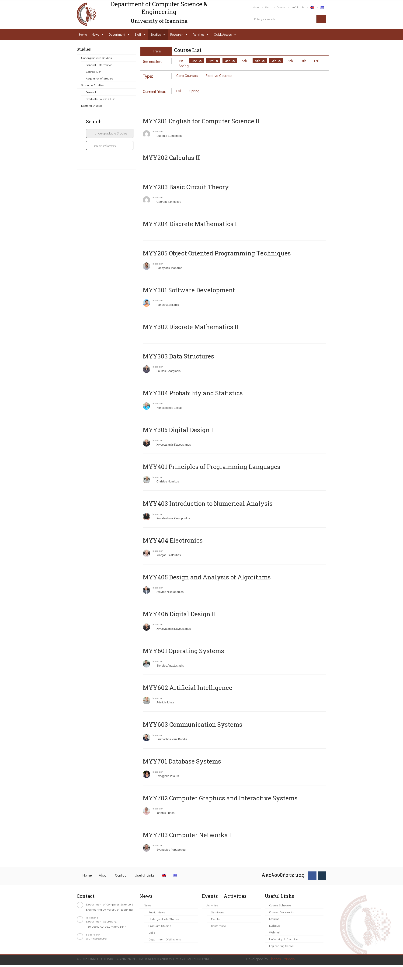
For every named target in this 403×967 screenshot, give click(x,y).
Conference (218, 926)
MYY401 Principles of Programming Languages (211, 467)
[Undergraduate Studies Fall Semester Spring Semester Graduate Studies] (109, 133)
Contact (281, 7)
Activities (199, 34)
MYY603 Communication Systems (192, 724)
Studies (155, 34)
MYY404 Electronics (173, 540)
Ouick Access (223, 34)
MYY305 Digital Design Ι (178, 430)
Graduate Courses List (100, 99)
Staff (138, 34)
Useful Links (297, 7)
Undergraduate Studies (96, 58)
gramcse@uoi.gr (97, 938)
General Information (99, 65)
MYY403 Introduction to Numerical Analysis (208, 503)
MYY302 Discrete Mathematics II (191, 327)
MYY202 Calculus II (171, 158)
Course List (93, 71)
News (95, 34)
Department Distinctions (165, 939)
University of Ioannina (283, 939)
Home (256, 7)
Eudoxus (274, 925)
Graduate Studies (92, 85)
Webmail (274, 932)
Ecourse (274, 919)
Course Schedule (280, 905)
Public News (157, 912)
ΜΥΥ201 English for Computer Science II (201, 121)
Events (215, 919)
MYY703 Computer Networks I (187, 835)
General (91, 92)
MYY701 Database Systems (182, 761)
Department (117, 34)
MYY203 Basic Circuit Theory (186, 187)
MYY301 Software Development (189, 290)
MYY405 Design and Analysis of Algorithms (207, 577)
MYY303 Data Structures (178, 356)
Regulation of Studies (99, 78)
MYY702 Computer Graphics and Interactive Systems (220, 798)
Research (176, 34)
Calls (152, 932)
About (268, 7)
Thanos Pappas (282, 958)
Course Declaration (282, 912)
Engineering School (281, 946)
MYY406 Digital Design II (179, 614)
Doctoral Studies (91, 105)
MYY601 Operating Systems (183, 651)
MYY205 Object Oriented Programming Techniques (217, 253)
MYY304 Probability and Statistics (193, 393)
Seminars (217, 912)
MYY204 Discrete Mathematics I (190, 224)
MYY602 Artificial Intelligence (187, 688)
